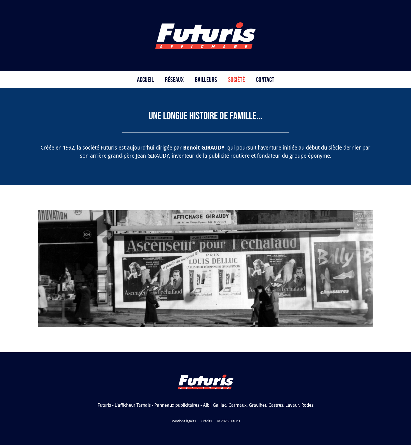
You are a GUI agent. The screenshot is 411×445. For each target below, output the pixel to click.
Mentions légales (183, 421)
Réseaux (174, 79)
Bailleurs (206, 79)
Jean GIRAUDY (152, 155)
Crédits (206, 421)
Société (236, 79)
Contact (265, 79)
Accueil (145, 79)
